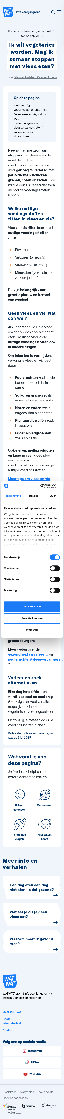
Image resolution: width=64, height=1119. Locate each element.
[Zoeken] (53, 12)
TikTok (35, 1062)
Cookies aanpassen (15, 1098)
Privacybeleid (26, 1092)
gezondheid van (26, 654)
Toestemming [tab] (12, 495)
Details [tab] (33, 495)
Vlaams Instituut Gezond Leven (35, 77)
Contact (8, 1030)
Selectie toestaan (32, 618)
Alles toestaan (32, 606)
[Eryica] (10, 1106)
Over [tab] (53, 495)
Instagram (35, 1051)
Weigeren (32, 629)
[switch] (55, 568)
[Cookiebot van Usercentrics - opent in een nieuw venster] (45, 486)
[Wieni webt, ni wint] (14, 1111)
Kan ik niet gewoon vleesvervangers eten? (28, 125)
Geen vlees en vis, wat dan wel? (30, 116)
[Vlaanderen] (49, 1106)
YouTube (35, 1074)
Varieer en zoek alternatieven (23, 134)
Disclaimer (9, 1092)
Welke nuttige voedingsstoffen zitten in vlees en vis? (29, 108)
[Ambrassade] (29, 1106)
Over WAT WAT (13, 1012)
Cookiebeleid (44, 1092)
